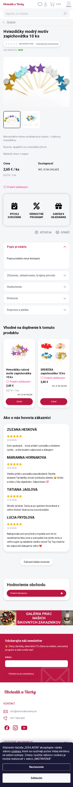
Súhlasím (36, 778)
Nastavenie (36, 767)
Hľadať (65, 13)
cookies (16, 751)
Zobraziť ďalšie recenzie (37, 562)
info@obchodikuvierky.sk (23, 711)
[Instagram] (15, 727)
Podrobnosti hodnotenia (47, 44)
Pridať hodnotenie (18, 593)
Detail (19, 401)
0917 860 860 (17, 718)
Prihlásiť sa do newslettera (21, 674)
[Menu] (69, 4)
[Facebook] (6, 727)
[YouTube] (24, 727)
